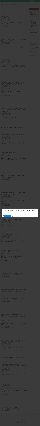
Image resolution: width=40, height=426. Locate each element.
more (7, 211)
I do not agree (16, 215)
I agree (7, 215)
